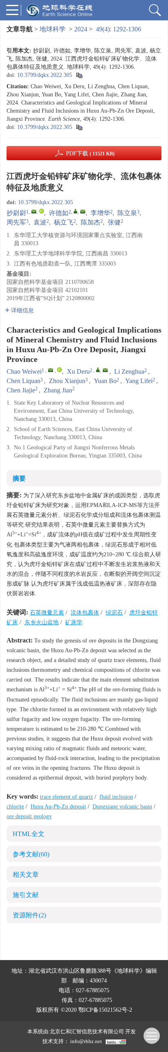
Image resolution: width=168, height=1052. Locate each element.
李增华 (100, 212)
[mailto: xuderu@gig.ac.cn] (105, 370)
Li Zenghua (129, 371)
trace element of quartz (66, 797)
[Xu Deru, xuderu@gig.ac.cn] (98, 369)
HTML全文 (28, 833)
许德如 (59, 212)
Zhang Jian (58, 390)
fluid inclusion (116, 797)
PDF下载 (90, 153)
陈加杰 (90, 222)
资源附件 (29, 915)
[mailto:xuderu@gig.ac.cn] (83, 211)
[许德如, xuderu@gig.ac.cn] (75, 211)
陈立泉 (127, 212)
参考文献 (31, 854)
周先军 (16, 222)
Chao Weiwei (24, 371)
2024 (80, 29)
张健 (114, 222)
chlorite (15, 807)
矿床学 (73, 622)
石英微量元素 (47, 613)
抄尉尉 (16, 212)
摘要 (19, 478)
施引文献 (26, 894)
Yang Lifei (139, 380)
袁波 (39, 222)
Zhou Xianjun (67, 380)
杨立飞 (63, 222)
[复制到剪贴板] (79, 75)
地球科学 (53, 29)
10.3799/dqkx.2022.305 (44, 75)
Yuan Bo (105, 380)
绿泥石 (114, 613)
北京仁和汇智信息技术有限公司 (87, 1031)
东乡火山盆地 (41, 622)
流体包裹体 (85, 613)
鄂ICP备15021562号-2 (105, 1010)
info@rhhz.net (86, 1041)
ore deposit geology (29, 816)
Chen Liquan (23, 380)
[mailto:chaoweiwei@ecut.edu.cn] (34, 211)
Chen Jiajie (21, 390)
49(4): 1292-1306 (118, 29)
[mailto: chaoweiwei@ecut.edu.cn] (50, 370)
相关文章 (26, 874)
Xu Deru (78, 371)
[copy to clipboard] (79, 127)
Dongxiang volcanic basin (122, 807)
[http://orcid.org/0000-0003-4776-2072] (41, 211)
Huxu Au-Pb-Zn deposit (58, 807)
